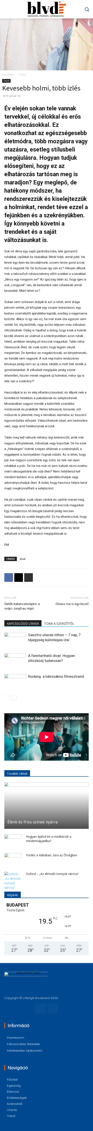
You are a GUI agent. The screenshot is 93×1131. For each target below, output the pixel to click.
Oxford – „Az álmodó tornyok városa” (52, 874)
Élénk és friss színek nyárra (32, 821)
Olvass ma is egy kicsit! (72, 604)
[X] (18, 577)
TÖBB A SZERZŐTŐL (59, 623)
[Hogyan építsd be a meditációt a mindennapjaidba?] (13, 840)
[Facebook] (8, 577)
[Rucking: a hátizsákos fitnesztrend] (15, 681)
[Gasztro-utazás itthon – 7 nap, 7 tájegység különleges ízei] (15, 639)
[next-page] (14, 697)
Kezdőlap (8, 74)
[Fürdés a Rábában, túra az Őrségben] (13, 859)
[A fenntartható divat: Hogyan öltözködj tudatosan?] (15, 660)
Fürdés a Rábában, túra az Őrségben (51, 855)
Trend (22, 74)
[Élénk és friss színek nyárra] (46, 805)
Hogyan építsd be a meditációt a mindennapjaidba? (48, 838)
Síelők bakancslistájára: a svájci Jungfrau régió (22, 606)
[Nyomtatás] (28, 577)
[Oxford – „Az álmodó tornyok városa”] (13, 881)
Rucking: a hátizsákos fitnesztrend (56, 676)
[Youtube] (53, 1008)
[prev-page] (7, 697)
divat (23, 558)
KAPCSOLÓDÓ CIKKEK (23, 623)
